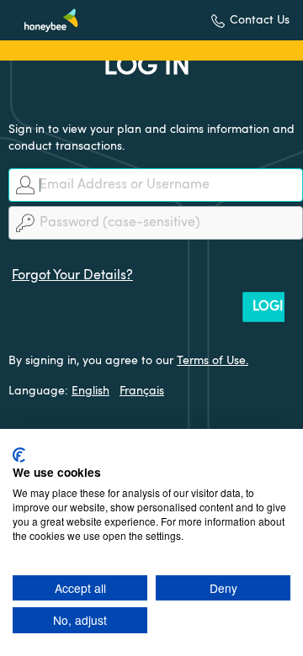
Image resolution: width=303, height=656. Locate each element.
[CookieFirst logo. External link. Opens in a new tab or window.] (19, 455)
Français (142, 391)
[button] (250, 20)
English (90, 391)
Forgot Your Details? (72, 276)
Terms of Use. (212, 361)
